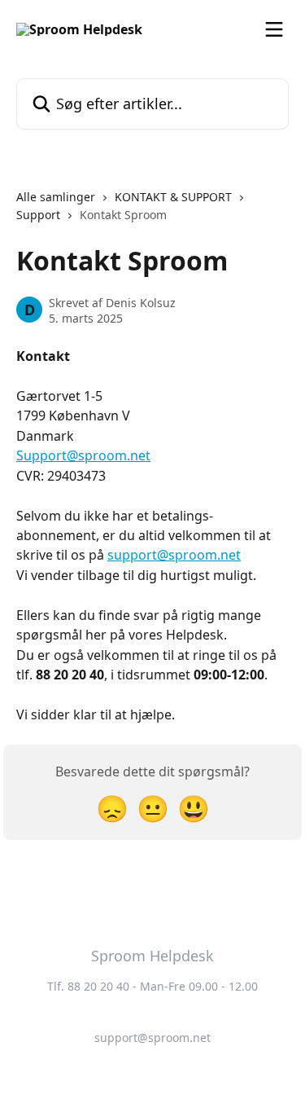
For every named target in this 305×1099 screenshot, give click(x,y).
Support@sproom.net (83, 455)
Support (38, 214)
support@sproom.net (174, 555)
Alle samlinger (55, 196)
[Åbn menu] (274, 29)
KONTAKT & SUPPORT (173, 196)
